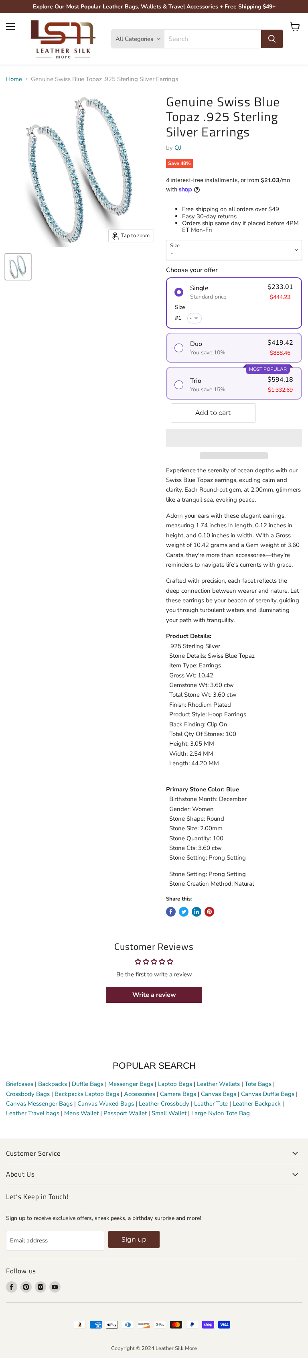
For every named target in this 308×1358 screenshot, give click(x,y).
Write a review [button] (154, 994)
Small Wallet (169, 1113)
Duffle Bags (87, 1084)
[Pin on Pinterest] (209, 912)
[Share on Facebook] (171, 912)
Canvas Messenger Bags (39, 1104)
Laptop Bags (175, 1084)
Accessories (139, 1094)
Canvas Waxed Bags (105, 1104)
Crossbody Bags (28, 1094)
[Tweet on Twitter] (183, 912)
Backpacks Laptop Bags (87, 1094)
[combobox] (212, 39)
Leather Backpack (257, 1104)
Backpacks (52, 1084)
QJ (177, 148)
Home (14, 79)
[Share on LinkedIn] (196, 912)
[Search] (272, 39)
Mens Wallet (81, 1113)
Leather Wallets (218, 1084)
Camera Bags (178, 1094)
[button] (234, 438)
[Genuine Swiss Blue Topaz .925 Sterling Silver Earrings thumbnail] (18, 267)
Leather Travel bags (32, 1113)
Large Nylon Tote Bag (220, 1113)
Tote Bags (258, 1084)
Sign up (134, 1239)
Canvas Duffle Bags (268, 1094)
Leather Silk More (176, 1348)
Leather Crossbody (164, 1104)
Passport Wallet (125, 1113)
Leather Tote (211, 1104)
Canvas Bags (218, 1094)
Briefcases (20, 1084)
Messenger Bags (130, 1084)
